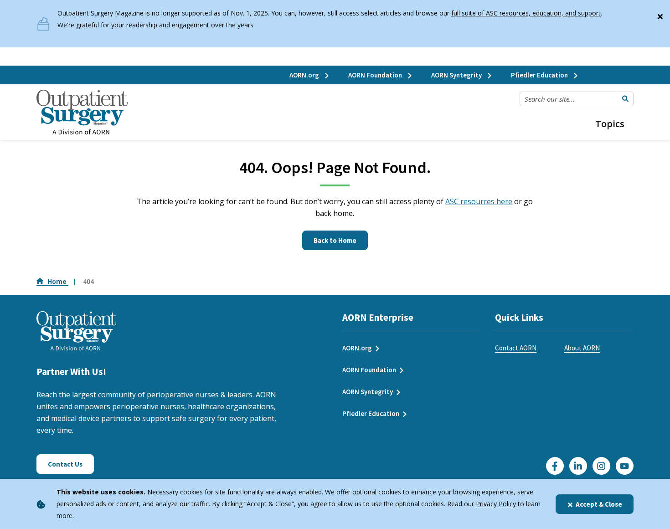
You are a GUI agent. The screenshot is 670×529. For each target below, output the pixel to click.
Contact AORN (515, 348)
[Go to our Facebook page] (555, 466)
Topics (609, 124)
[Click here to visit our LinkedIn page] (578, 466)
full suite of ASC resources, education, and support (526, 13)
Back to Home (335, 240)
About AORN (582, 348)
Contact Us (65, 464)
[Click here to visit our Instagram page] (601, 466)
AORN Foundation (375, 75)
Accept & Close (599, 504)
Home (57, 281)
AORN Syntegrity (457, 75)
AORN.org (304, 75)
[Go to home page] (82, 112)
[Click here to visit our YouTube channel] (625, 466)
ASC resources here (478, 201)
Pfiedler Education (540, 75)
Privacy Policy (496, 503)
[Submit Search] (625, 99)
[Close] (660, 15)
